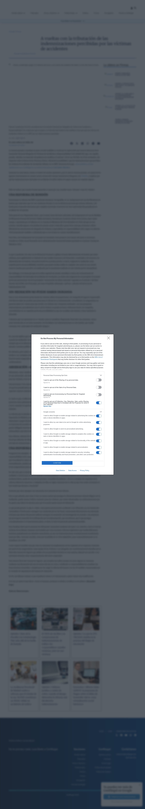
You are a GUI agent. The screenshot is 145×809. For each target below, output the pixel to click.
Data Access (72, 470)
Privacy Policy (84, 470)
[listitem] (72, 375)
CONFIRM (57, 463)
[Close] (109, 339)
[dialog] (72, 404)
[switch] (99, 380)
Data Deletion (60, 470)
